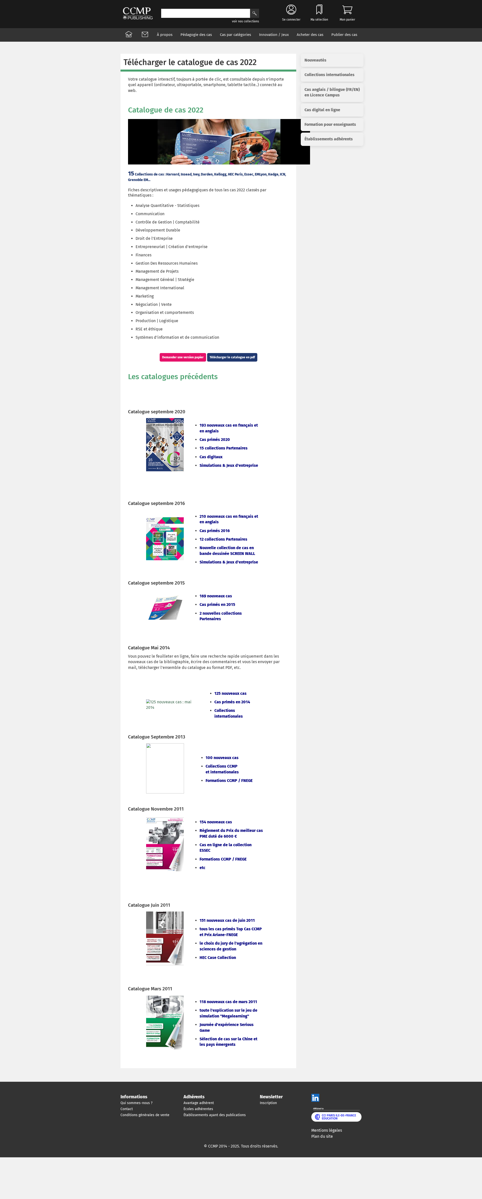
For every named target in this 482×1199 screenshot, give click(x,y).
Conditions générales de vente (144, 1115)
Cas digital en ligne (322, 109)
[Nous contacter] (145, 34)
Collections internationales (329, 74)
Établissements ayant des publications (215, 1115)
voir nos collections (245, 21)
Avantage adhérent (199, 1103)
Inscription (268, 1103)
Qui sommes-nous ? (136, 1103)
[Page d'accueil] (129, 34)
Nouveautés (315, 60)
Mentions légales (326, 1130)
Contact (126, 1109)
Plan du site (322, 1136)
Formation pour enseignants (330, 124)
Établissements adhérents (329, 139)
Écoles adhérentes (198, 1109)
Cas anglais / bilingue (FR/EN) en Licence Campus (332, 92)
